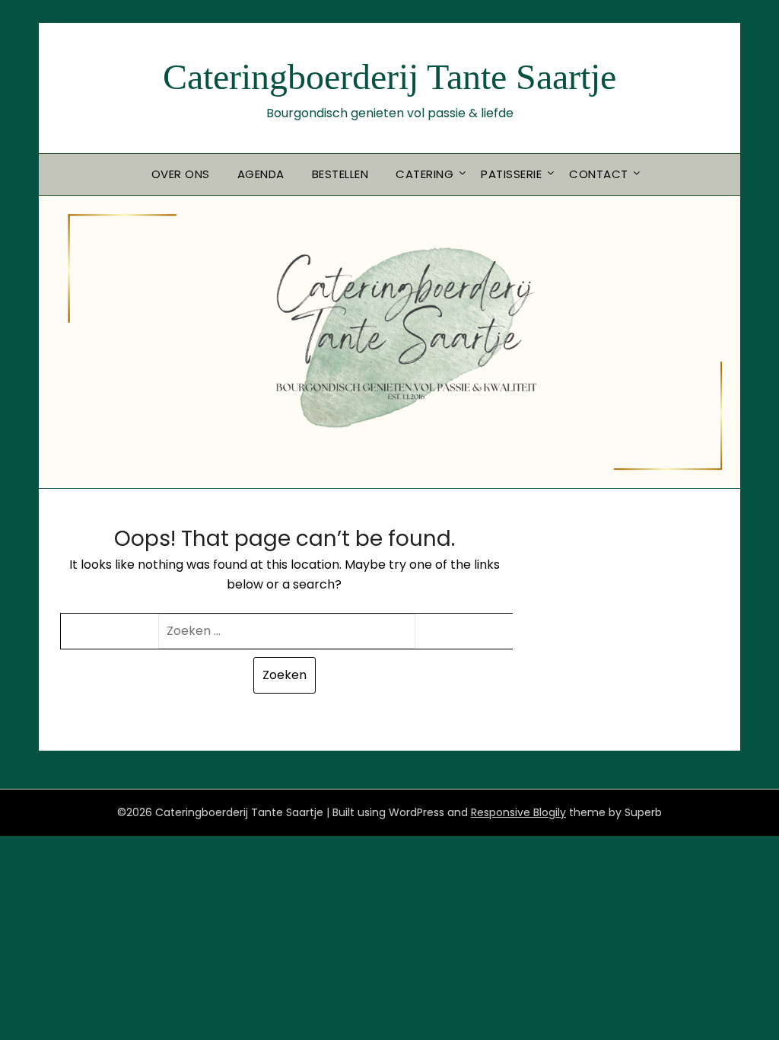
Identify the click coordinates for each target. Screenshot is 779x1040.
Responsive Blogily (518, 812)
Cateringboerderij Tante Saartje (389, 76)
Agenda (261, 174)
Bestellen (340, 174)
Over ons (180, 174)
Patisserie (511, 174)
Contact (598, 174)
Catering (424, 174)
